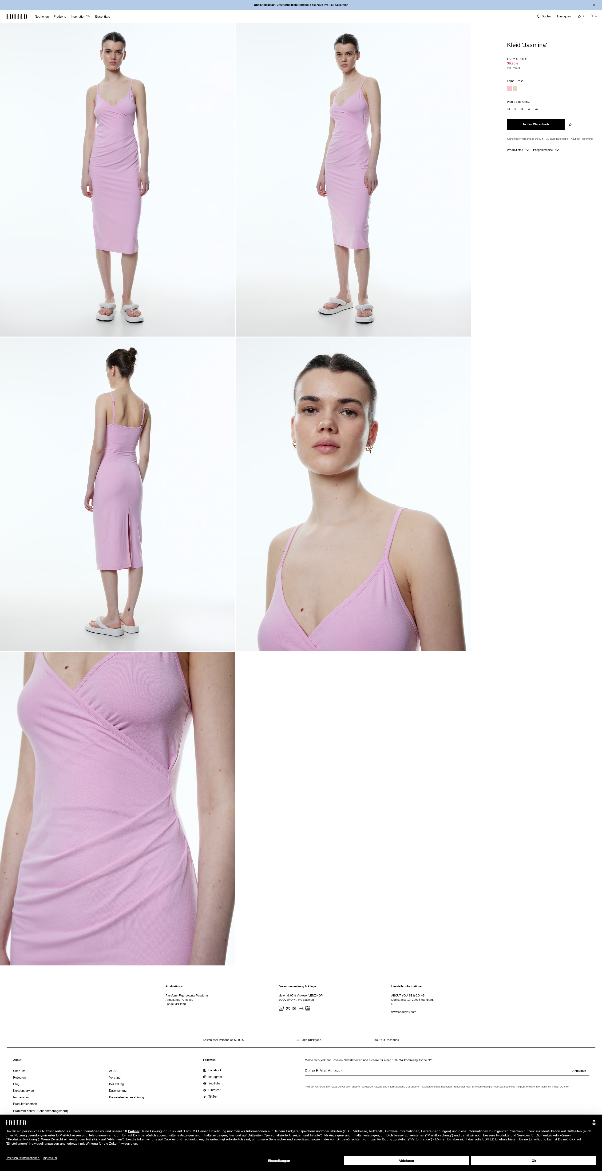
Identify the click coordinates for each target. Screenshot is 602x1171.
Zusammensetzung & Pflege (297, 986)
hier (566, 1086)
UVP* (517, 59)
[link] (17, 1061)
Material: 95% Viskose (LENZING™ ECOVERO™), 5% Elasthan (301, 997)
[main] (301, 999)
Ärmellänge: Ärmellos (179, 999)
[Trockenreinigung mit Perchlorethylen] (307, 1008)
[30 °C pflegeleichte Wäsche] (280, 1008)
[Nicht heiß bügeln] (300, 1008)
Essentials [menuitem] (102, 16)
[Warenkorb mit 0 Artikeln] (591, 16)
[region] (188, 999)
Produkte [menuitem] (60, 16)
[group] (447, 1072)
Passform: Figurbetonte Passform (187, 995)
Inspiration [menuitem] (81, 16)
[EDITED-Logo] (17, 16)
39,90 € (512, 63)
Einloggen (564, 16)
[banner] (301, 5)
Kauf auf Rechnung (582, 138)
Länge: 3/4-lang (176, 1004)
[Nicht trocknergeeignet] (294, 1008)
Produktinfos (515, 150)
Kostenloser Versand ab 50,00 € (525, 138)
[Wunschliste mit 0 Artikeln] (579, 16)
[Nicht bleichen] (287, 1008)
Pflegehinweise (543, 150)
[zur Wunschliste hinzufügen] (570, 124)
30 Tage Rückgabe (557, 138)
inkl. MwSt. (514, 68)
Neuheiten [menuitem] (42, 16)
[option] (509, 89)
